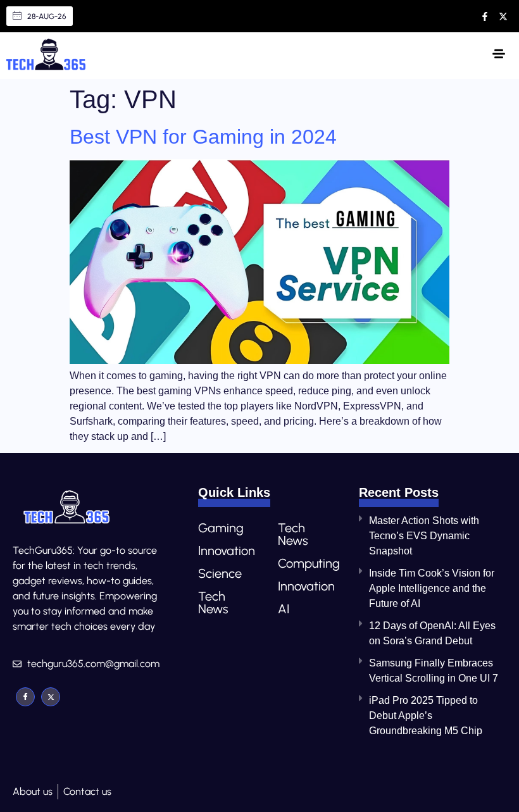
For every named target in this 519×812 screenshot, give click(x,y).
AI (283, 608)
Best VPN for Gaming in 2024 (203, 136)
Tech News (213, 602)
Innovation (225, 550)
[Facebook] (25, 696)
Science (220, 573)
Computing (305, 563)
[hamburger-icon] (498, 55)
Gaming (221, 527)
